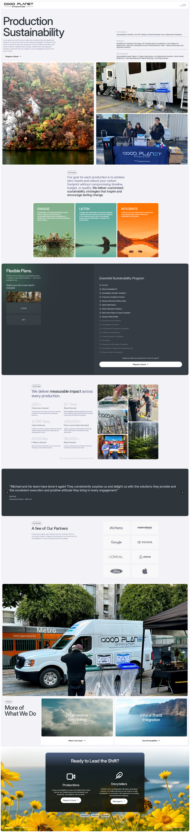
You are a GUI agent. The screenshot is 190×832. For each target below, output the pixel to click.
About (12, 827)
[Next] (182, 492)
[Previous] (8, 492)
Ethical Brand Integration (30, 825)
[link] (77, 740)
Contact (18, 827)
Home (6, 827)
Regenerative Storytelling (30, 822)
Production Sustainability (30, 819)
